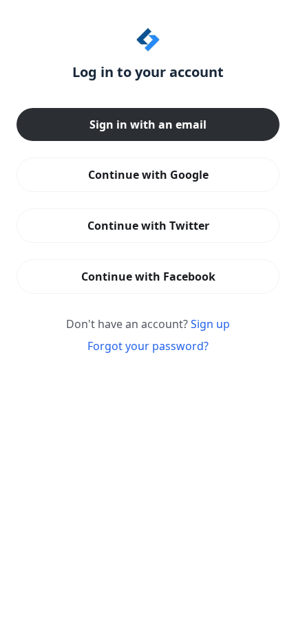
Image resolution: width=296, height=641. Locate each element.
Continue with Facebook (148, 276)
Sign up (210, 324)
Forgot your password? (148, 346)
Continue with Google (148, 174)
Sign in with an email (148, 124)
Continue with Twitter (148, 225)
